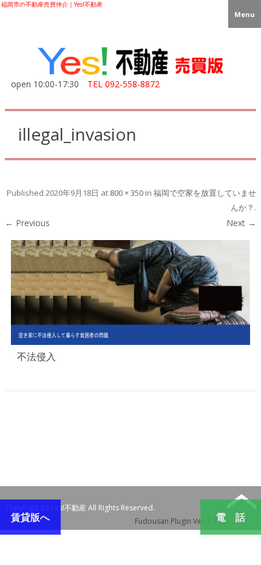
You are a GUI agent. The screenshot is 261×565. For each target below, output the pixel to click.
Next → (241, 223)
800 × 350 (126, 192)
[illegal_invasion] (130, 292)
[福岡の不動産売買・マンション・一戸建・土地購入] (130, 75)
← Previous (27, 223)
